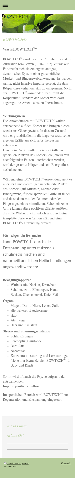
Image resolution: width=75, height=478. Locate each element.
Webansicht (66, 463)
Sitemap (25, 463)
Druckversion (14, 463)
